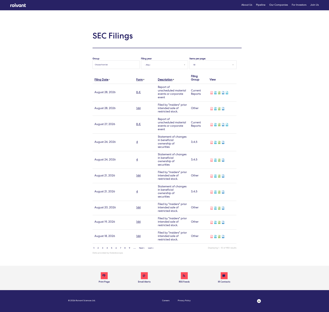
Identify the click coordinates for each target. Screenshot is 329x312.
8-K (138, 92)
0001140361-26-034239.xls (219, 160)
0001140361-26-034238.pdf (211, 142)
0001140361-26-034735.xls (219, 125)
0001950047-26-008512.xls (219, 176)
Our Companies (278, 5)
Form (139, 80)
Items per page (197, 59)
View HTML (223, 93)
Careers (166, 301)
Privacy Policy (184, 301)
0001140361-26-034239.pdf (211, 160)
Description (165, 80)
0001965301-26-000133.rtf (215, 109)
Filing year (146, 59)
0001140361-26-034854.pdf (211, 93)
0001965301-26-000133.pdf (211, 109)
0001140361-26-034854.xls (219, 93)
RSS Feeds (184, 281)
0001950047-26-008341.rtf (215, 236)
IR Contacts (224, 281)
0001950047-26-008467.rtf (215, 208)
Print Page (104, 281)
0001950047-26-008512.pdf (211, 176)
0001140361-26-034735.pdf (211, 125)
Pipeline (260, 5)
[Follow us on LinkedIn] (259, 303)
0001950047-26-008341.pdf (211, 236)
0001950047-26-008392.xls (219, 222)
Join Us (314, 5)
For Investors (299, 5)
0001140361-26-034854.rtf (215, 93)
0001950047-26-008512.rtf (215, 176)
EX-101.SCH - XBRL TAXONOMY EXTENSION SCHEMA (227, 93)
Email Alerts (144, 281)
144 (138, 108)
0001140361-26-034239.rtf (215, 160)
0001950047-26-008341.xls (219, 236)
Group (96, 59)
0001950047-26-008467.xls (219, 208)
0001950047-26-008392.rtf (215, 222)
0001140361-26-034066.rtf (215, 192)
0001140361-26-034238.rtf (215, 142)
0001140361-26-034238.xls (219, 142)
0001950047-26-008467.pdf (211, 208)
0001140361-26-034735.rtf (215, 125)
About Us (246, 5)
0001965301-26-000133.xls (219, 109)
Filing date (101, 80)
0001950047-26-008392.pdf (211, 222)
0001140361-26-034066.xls (219, 192)
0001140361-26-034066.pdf (211, 192)
